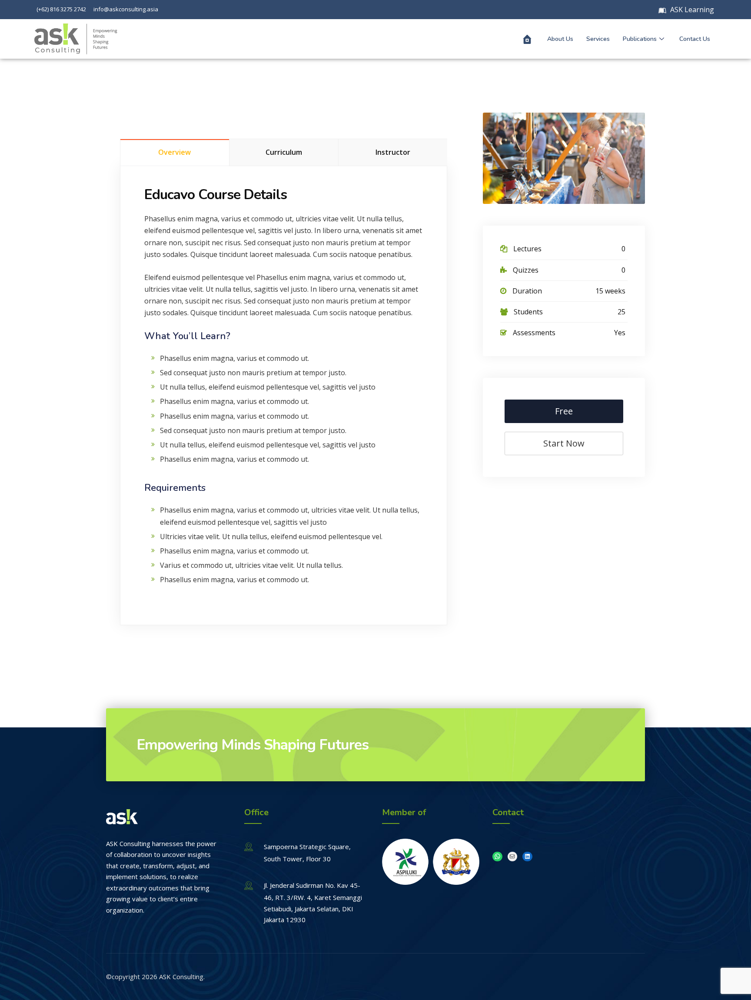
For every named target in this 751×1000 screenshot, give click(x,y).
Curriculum (284, 152)
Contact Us (694, 39)
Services (598, 39)
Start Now (564, 443)
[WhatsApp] (497, 857)
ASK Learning (691, 9)
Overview (174, 152)
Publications (640, 39)
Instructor (393, 152)
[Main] (527, 39)
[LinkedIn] (527, 857)
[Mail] (513, 857)
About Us (560, 39)
